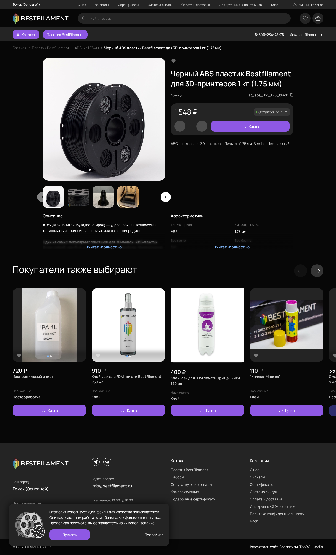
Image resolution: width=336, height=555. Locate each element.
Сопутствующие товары (191, 484)
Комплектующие (185, 491)
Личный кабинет (311, 5)
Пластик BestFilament (65, 34)
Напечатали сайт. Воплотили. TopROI (280, 546)
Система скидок (160, 5)
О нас (82, 5)
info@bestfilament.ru (305, 34)
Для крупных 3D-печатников (240, 5)
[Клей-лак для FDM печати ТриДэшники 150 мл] (207, 325)
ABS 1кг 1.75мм (87, 47)
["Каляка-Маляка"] (286, 325)
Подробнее (154, 534)
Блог (274, 5)
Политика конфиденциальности (277, 513)
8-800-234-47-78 (269, 34)
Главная (20, 47)
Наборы (177, 477)
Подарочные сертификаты (193, 499)
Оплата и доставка (195, 5)
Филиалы (102, 5)
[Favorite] (19, 355)
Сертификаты (128, 5)
